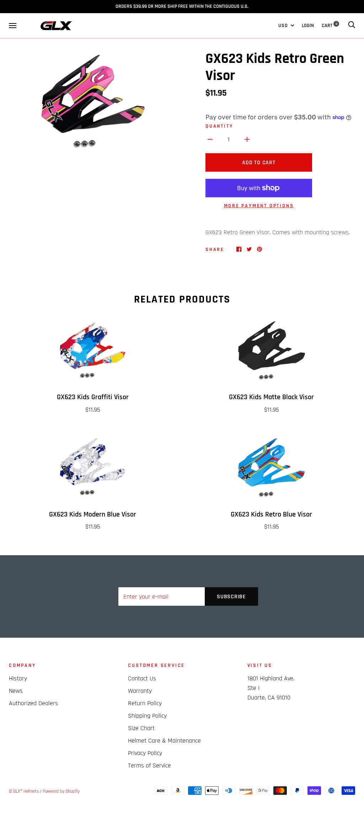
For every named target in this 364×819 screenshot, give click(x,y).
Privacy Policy (145, 753)
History (18, 678)
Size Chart (141, 728)
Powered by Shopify (61, 791)
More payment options (259, 206)
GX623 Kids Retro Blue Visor (271, 514)
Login (308, 25)
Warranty (140, 691)
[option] (92, 102)
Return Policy (145, 703)
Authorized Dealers (33, 703)
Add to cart (258, 162)
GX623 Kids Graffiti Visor (93, 397)
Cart (329, 25)
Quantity (219, 126)
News (16, 691)
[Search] (351, 25)
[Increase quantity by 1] (247, 139)
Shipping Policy (147, 716)
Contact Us (142, 678)
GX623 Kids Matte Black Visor (271, 397)
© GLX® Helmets (24, 791)
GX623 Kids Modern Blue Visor (92, 514)
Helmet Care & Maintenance (164, 741)
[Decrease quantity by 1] (210, 139)
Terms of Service (149, 765)
